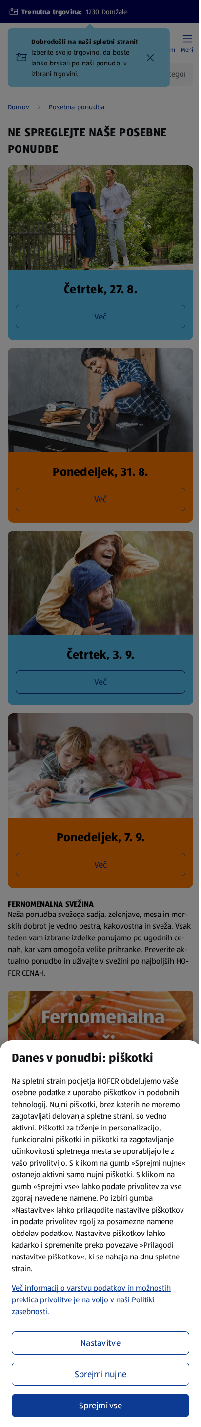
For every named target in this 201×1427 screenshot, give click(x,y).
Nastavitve (100, 1343)
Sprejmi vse (100, 1405)
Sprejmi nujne (101, 1374)
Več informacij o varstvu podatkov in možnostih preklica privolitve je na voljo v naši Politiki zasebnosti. (91, 1299)
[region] (100, 1233)
